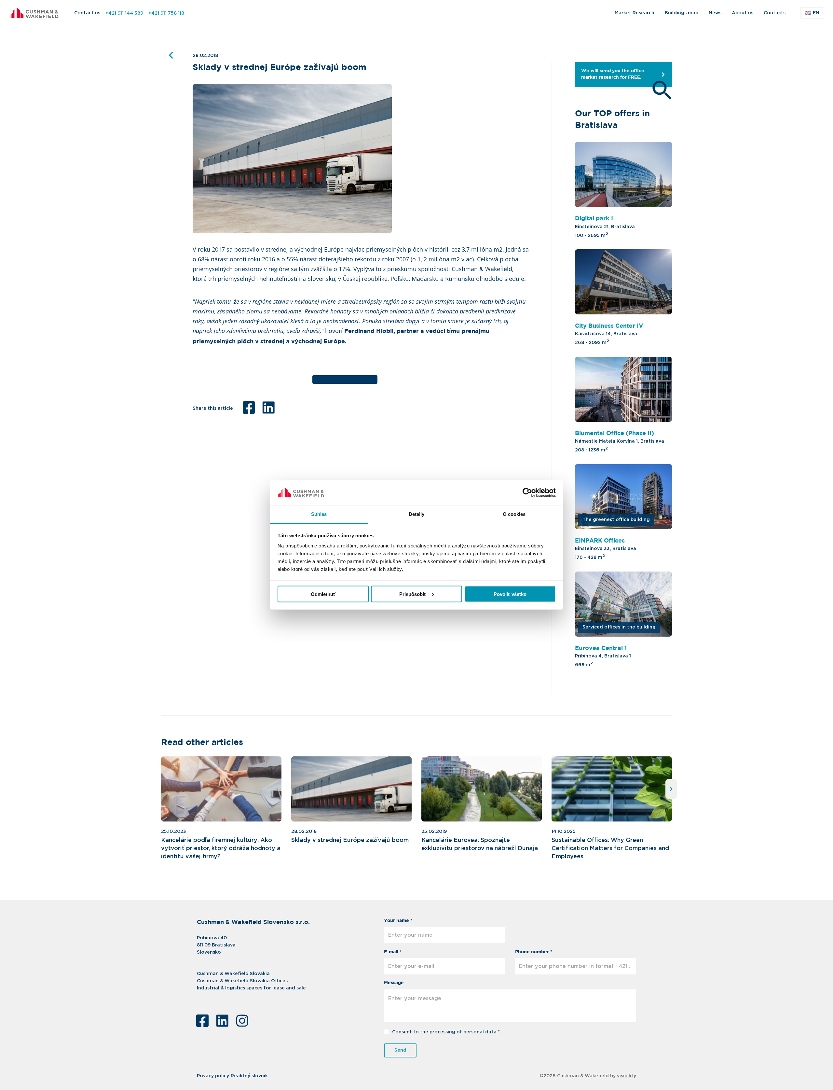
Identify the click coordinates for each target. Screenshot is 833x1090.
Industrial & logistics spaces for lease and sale (251, 988)
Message (394, 983)
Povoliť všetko (510, 594)
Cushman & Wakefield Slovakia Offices (242, 981)
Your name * (398, 921)
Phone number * (533, 952)
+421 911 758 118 (166, 13)
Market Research (634, 13)
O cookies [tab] (514, 514)
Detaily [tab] (417, 514)
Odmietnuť (323, 594)
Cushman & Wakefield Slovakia (233, 974)
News (715, 13)
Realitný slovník (249, 1076)
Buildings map (681, 13)
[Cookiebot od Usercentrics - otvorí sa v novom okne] (527, 493)
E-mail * (393, 952)
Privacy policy (213, 1076)
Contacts (774, 13)
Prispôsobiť (412, 594)
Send (400, 1050)
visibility (626, 1076)
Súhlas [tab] (319, 514)
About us (742, 13)
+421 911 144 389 (124, 13)
